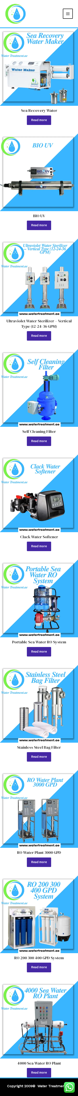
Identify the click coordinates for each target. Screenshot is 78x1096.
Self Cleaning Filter (39, 431)
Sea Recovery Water (39, 110)
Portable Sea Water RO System (39, 642)
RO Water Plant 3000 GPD (39, 852)
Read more (39, 120)
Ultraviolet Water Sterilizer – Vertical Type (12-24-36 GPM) (39, 323)
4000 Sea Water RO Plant (39, 1063)
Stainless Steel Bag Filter (39, 747)
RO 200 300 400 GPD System (39, 957)
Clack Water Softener (39, 536)
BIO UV (39, 215)
